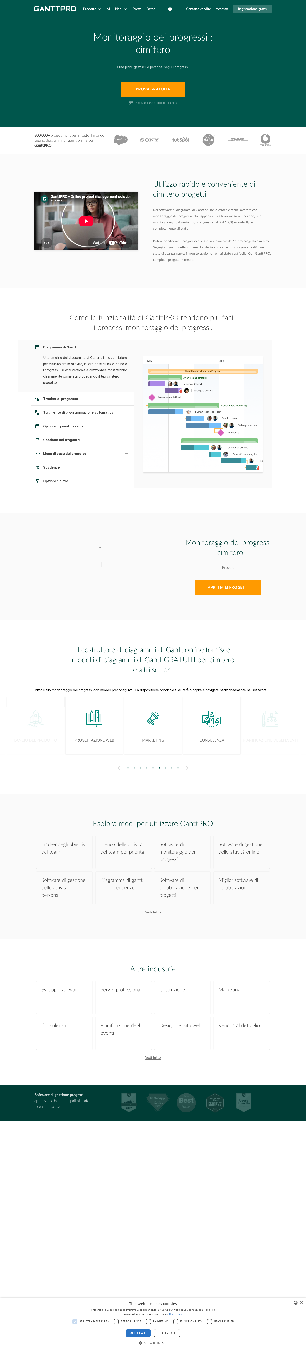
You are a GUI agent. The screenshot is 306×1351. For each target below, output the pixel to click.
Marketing (229, 989)
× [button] (301, 1302)
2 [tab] (134, 767)
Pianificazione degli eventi (121, 1029)
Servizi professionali (121, 989)
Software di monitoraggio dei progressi (177, 852)
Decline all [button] (167, 1333)
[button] (153, 1343)
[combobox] (296, 1303)
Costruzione (172, 989)
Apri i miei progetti (228, 588)
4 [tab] (147, 767)
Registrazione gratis (252, 9)
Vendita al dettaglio (239, 1025)
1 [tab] (128, 767)
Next (188, 768)
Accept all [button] (138, 1333)
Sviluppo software (60, 989)
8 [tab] (172, 767)
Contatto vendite (198, 9)
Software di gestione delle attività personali (63, 888)
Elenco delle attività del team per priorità (122, 848)
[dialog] (153, 1324)
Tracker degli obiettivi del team (63, 848)
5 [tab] (153, 767)
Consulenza (53, 1025)
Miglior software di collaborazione (238, 884)
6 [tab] (159, 767)
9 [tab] (178, 767)
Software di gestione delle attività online (241, 848)
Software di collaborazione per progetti (178, 888)
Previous (118, 768)
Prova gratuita (153, 89)
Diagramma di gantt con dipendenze (122, 884)
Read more (176, 1314)
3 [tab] (140, 767)
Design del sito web (180, 1025)
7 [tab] (165, 767)
